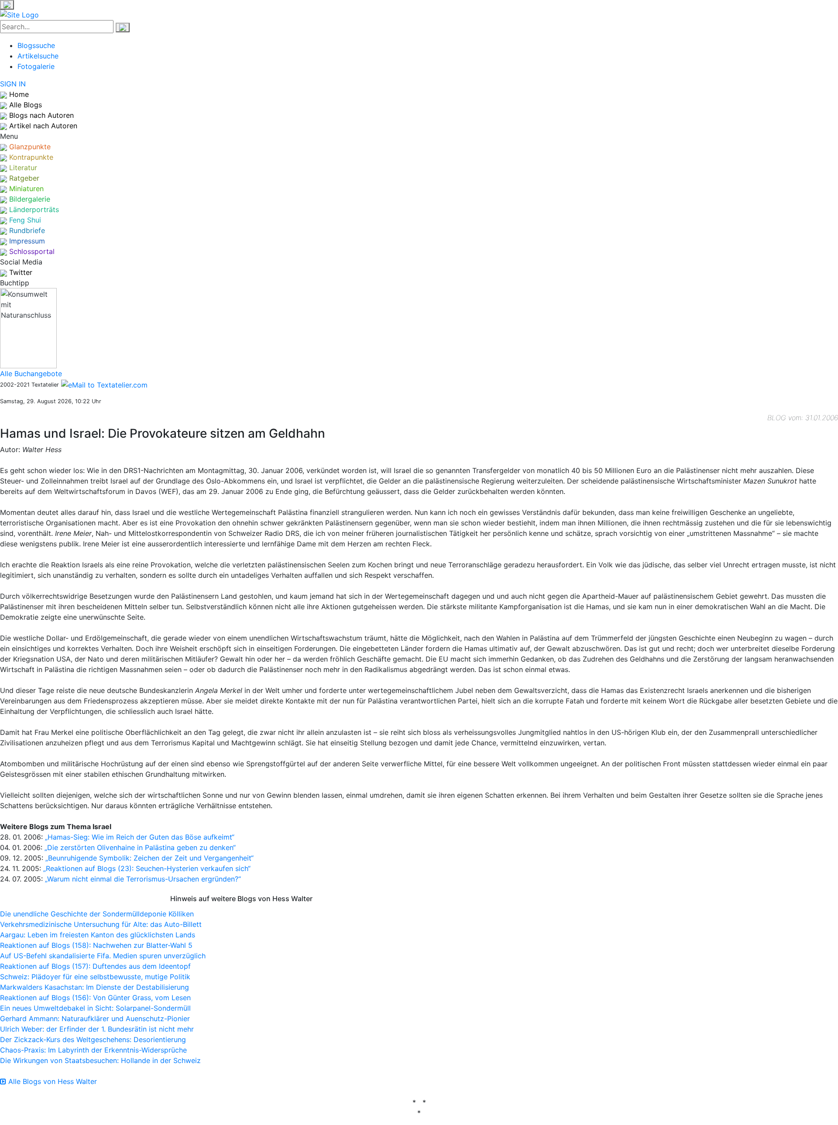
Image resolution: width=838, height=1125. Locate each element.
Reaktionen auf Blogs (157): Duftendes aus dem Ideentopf (95, 966)
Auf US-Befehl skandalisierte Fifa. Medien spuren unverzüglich (103, 955)
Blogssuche (36, 45)
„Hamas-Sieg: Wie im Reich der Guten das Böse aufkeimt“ (139, 837)
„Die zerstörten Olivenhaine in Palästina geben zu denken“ (140, 847)
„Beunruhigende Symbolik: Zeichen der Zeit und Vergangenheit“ (149, 858)
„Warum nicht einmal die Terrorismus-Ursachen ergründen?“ (143, 879)
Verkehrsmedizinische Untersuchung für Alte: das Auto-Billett (101, 924)
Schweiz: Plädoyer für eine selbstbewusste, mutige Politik (95, 976)
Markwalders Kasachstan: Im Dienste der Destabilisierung (94, 987)
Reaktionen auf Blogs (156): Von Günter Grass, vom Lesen (95, 997)
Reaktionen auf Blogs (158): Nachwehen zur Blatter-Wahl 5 (96, 945)
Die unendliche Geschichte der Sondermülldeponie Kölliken (97, 913)
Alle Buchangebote (31, 373)
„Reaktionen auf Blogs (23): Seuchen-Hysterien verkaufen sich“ (147, 868)
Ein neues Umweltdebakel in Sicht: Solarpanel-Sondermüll (95, 1008)
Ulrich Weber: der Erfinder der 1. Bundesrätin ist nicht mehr (97, 1029)
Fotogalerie (36, 66)
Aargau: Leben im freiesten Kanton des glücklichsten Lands (97, 934)
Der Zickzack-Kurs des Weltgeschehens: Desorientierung (93, 1039)
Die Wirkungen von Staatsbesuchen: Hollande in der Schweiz (100, 1060)
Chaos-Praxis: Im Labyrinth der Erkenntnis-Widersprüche (93, 1050)
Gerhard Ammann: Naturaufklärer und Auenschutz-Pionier (95, 1018)
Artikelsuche (37, 55)
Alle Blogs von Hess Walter (51, 1081)
